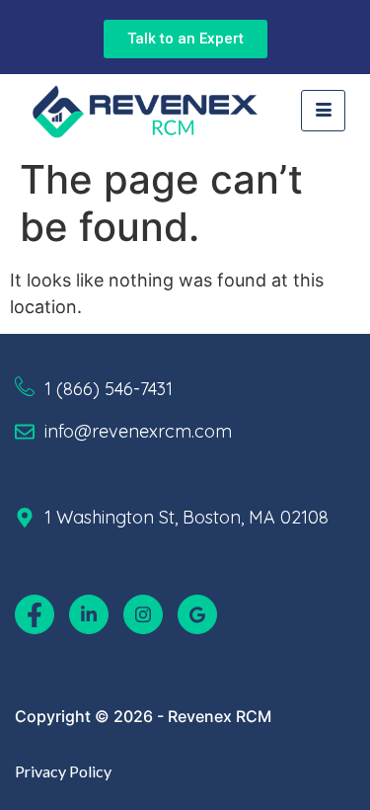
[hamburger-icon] (323, 110)
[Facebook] (34, 614)
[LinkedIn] (89, 614)
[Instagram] (143, 614)
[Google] (197, 614)
